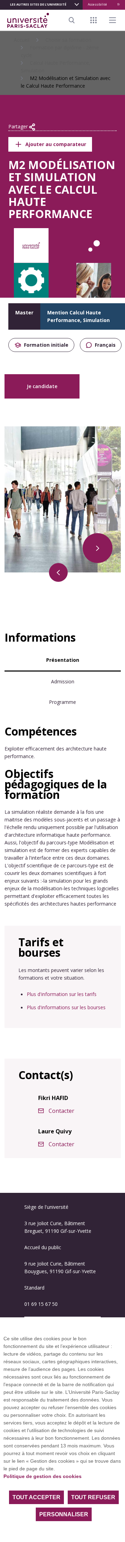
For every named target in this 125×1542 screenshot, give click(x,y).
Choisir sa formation (68, 40)
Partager (18, 126)
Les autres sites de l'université (38, 4)
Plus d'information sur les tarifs (62, 994)
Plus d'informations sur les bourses (66, 1007)
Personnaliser (63, 1514)
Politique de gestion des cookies (42, 1476)
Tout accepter (36, 1497)
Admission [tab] (62, 681)
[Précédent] (58, 572)
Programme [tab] (62, 702)
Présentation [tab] (62, 660)
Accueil (22, 40)
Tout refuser (93, 1497)
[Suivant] (97, 548)
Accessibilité (97, 4)
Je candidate (42, 386)
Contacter (61, 1111)
